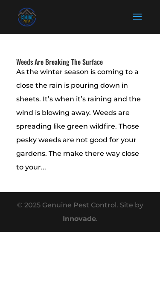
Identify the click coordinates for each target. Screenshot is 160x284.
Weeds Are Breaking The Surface (59, 62)
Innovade (79, 219)
